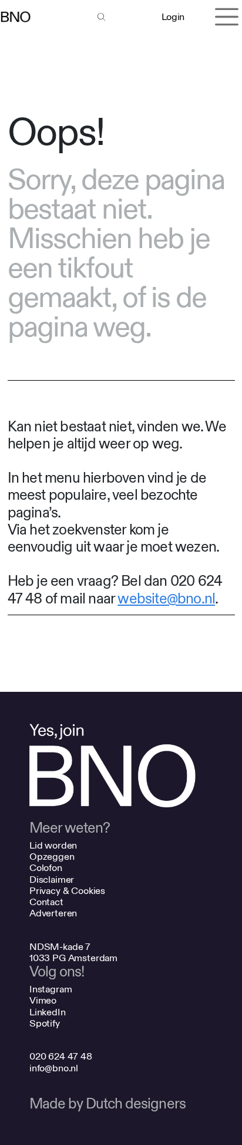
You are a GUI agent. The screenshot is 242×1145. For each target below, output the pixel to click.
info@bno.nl (53, 1068)
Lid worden (53, 845)
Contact (46, 902)
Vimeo (42, 1000)
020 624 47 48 (60, 1056)
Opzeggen (52, 856)
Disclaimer (51, 879)
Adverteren (53, 913)
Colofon (45, 868)
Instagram (50, 989)
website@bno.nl (166, 599)
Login (173, 17)
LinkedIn (47, 1012)
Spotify (44, 1023)
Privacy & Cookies (67, 891)
